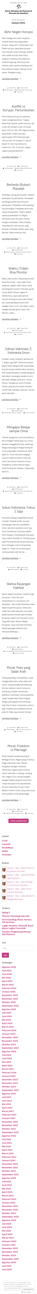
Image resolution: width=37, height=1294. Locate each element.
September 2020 (10, 1216)
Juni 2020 (7, 1227)
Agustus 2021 (9, 1178)
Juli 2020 (6, 1223)
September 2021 (10, 1174)
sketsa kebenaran (27, 651)
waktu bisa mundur (18, 332)
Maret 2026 (8, 984)
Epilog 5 (6, 912)
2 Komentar (19, 170)
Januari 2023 (8, 1118)
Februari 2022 (9, 1157)
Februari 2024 (9, 1072)
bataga (22, 90)
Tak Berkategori (9, 90)
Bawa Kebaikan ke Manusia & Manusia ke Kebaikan (18, 12)
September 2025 (10, 1005)
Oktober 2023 (9, 1086)
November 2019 (10, 1251)
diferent (18, 252)
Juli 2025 (6, 1012)
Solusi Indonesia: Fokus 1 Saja (18, 509)
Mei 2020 (6, 1230)
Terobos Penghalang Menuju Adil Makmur (16, 933)
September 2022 (10, 1132)
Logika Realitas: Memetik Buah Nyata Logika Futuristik (17, 927)
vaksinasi (19, 412)
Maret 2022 (8, 1153)
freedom (12, 813)
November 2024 (10, 1041)
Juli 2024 (6, 1055)
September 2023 (10, 1090)
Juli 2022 (6, 1139)
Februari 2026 (9, 988)
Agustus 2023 (9, 1093)
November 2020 (10, 1209)
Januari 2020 (8, 1244)
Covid (4, 840)
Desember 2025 (10, 995)
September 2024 (10, 1048)
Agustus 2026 (9, 967)
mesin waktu (9, 332)
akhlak (7, 813)
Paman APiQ (12, 88)
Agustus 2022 (9, 1135)
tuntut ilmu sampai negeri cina (24, 491)
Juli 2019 (6, 1266)
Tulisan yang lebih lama (18, 821)
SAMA (5, 851)
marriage (17, 813)
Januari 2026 (8, 991)
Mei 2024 (6, 1062)
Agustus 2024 (9, 1051)
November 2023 (10, 1083)
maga (30, 90)
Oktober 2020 (9, 1213)
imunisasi (13, 412)
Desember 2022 (10, 1121)
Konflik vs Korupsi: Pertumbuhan (18, 108)
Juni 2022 (7, 1142)
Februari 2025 (9, 1030)
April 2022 (7, 1149)
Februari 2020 (9, 1241)
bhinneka (13, 252)
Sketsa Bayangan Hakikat (19, 586)
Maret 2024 (8, 1069)
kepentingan (20, 168)
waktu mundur (27, 332)
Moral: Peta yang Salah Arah (18, 669)
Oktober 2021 (9, 1171)
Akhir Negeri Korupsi (18, 32)
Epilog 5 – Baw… (14, 868)
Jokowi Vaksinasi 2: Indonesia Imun (18, 351)
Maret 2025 (8, 1026)
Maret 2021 (8, 1195)
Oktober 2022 (9, 1128)
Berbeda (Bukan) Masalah (18, 186)
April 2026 (7, 981)
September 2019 (10, 1259)
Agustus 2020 (9, 1220)
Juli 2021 (6, 1181)
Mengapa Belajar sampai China (18, 429)
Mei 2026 (6, 977)
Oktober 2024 (9, 1044)
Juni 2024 (7, 1058)
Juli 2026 (6, 970)
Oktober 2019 (9, 1255)
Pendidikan (7, 847)
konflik (26, 168)
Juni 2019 (7, 1269)
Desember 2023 (10, 1079)
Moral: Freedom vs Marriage (18, 748)
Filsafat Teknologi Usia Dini (15, 916)
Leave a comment (30, 412)
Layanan (6, 844)
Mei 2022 (6, 1146)
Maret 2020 (8, 1237)
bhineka (8, 252)
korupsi (27, 90)
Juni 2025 (7, 1016)
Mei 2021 (6, 1188)
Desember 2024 (10, 1037)
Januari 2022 (8, 1160)
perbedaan (24, 252)
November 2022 (10, 1125)
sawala (29, 252)
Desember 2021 (10, 1164)
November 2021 (10, 1167)
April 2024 (7, 1065)
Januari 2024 (8, 1076)
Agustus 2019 (9, 1262)
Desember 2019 (10, 1248)
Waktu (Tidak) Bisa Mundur (18, 270)
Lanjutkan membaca (10, 78)
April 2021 (7, 1192)
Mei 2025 (6, 1019)
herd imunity (7, 412)
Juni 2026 (7, 974)
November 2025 (10, 998)
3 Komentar (19, 334)
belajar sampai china (10, 491)
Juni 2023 (7, 1100)
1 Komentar (19, 92)
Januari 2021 (8, 1202)
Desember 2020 (10, 1206)
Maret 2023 (8, 1111)
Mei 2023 (6, 1104)
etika (19, 729)
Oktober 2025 (9, 1002)
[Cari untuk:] (18, 948)
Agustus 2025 (9, 1009)
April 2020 (7, 1234)
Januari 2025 (8, 1034)
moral (23, 729)
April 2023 (7, 1107)
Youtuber (6, 854)
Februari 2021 (9, 1199)
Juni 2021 (7, 1185)
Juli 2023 (6, 1097)
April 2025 (7, 1023)
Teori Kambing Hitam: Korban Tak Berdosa (17, 921)
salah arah (28, 729)
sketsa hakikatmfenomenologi (13, 651)
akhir (18, 90)
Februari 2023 (9, 1114)
